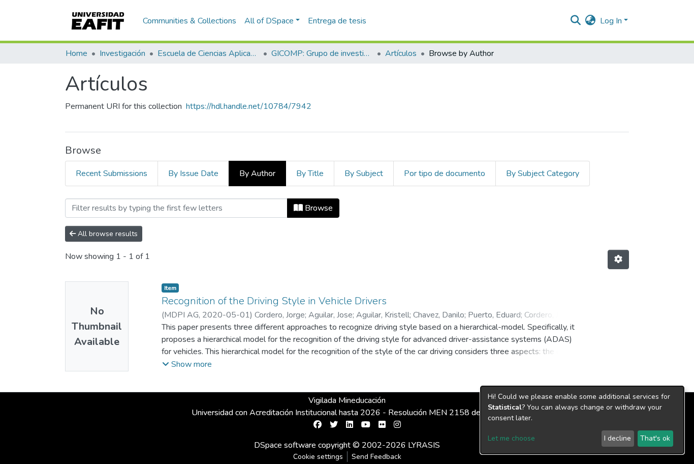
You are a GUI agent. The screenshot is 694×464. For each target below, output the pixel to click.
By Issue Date (193, 173)
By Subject (363, 173)
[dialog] (582, 420)
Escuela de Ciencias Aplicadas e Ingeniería (208, 53)
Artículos (401, 53)
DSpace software (285, 445)
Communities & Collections (189, 20)
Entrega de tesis (337, 20)
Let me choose (511, 438)
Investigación (122, 53)
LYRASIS (424, 445)
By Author (257, 173)
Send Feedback (376, 456)
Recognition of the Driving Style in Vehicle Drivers (274, 301)
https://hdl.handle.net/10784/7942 (248, 106)
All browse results (107, 234)
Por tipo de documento (444, 173)
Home (76, 53)
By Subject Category (542, 173)
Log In (611, 20)
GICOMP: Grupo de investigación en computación (322, 53)
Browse (318, 208)
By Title (310, 173)
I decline (617, 438)
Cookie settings (318, 456)
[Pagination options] (618, 259)
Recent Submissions (111, 173)
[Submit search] (576, 21)
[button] (590, 21)
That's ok (655, 438)
